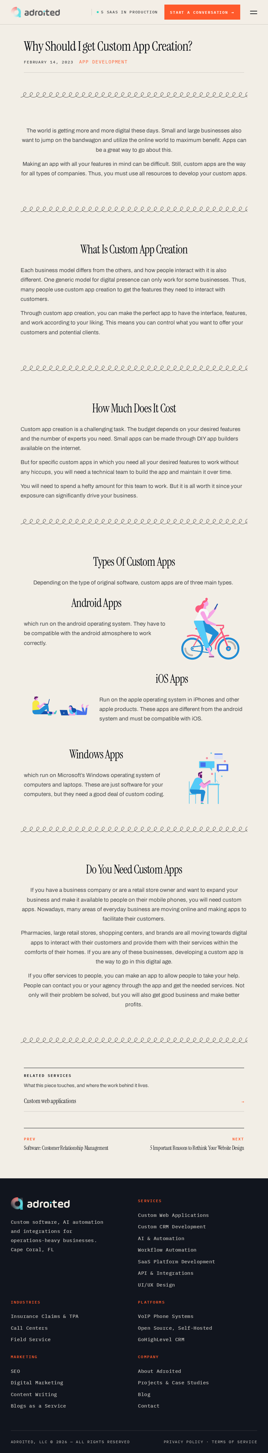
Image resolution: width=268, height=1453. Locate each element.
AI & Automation (161, 1238)
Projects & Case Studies (173, 1382)
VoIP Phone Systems (165, 1316)
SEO (15, 1371)
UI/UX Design (156, 1285)
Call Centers (29, 1328)
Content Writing (34, 1394)
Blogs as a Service (38, 1406)
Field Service (31, 1339)
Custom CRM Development (172, 1226)
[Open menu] (253, 12)
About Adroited (159, 1371)
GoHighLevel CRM (161, 1339)
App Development (103, 62)
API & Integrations (165, 1273)
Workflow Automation (167, 1250)
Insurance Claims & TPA (45, 1316)
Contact (148, 1406)
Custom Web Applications (173, 1215)
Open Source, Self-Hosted (175, 1328)
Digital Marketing (37, 1382)
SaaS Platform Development (176, 1261)
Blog (144, 1394)
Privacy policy (184, 1441)
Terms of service (234, 1441)
